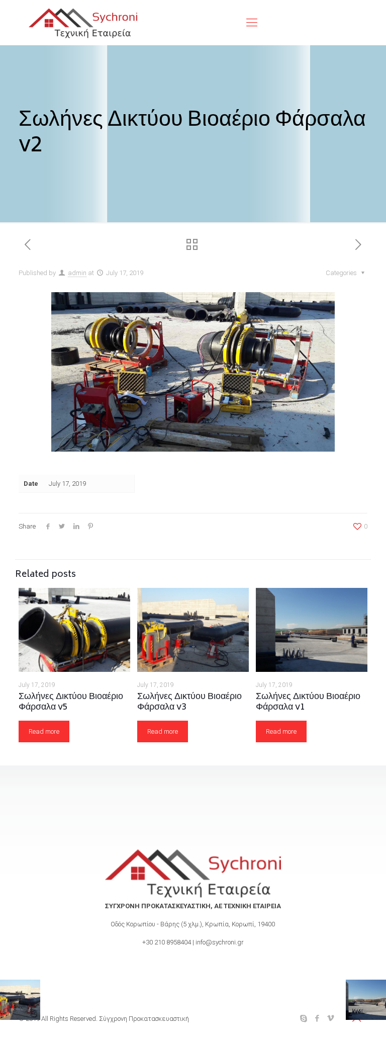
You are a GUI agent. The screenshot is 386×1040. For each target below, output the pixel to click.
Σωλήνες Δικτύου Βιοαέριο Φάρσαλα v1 (308, 702)
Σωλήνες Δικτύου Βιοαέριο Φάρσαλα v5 (71, 702)
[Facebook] (317, 1018)
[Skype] (304, 1018)
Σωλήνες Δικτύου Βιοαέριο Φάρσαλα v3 (189, 702)
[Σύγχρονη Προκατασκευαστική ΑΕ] (83, 22)
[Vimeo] (331, 1018)
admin (77, 273)
